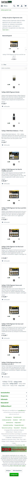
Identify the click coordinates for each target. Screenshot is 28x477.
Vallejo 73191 (5, 383)
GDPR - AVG (22, 420)
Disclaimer (15, 420)
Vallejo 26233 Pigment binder (11, 92)
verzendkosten (21, 410)
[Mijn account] (21, 5)
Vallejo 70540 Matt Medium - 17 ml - (12, 131)
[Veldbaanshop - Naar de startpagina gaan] (7, 2)
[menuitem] (4, 5)
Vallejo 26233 (14, 383)
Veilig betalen (18, 422)
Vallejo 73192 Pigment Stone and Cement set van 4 (12, 286)
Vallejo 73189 (14, 385)
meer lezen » (5, 30)
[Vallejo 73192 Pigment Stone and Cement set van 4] (14, 271)
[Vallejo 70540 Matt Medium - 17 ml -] (14, 117)
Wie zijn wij (23, 428)
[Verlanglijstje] (17, 5)
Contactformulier (17, 417)
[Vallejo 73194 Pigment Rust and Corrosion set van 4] (14, 348)
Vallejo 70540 (22, 383)
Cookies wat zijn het (6, 420)
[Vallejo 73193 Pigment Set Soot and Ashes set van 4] (14, 310)
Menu (5, 6)
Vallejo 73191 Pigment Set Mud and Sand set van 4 (12, 247)
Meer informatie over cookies (17, 466)
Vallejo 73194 (21, 385)
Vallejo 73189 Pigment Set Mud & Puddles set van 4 (12, 170)
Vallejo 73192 (7, 381)
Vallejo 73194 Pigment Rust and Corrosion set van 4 (11, 363)
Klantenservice (9, 422)
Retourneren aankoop (7, 428)
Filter (4, 64)
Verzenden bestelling (8, 425)
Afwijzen (8, 470)
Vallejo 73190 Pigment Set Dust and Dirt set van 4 (14, 55)
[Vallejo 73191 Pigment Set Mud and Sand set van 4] (14, 233)
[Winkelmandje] (25, 5)
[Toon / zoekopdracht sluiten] (14, 5)
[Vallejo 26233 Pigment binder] (14, 78)
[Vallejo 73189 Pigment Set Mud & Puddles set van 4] (14, 155)
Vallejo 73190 (6, 385)
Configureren (14, 474)
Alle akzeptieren (17, 470)
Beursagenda (9, 417)
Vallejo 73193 (18, 382)
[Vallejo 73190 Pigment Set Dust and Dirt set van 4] (14, 43)
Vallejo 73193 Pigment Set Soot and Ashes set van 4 (12, 324)
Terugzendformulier (19, 425)
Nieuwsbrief (16, 428)
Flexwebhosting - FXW (20, 445)
